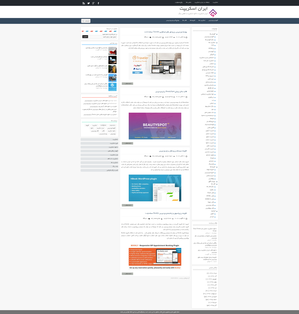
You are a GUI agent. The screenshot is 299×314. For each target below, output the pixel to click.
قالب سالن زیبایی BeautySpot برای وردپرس (171, 92)
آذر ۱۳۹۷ (214, 276)
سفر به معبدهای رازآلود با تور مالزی (97, 66)
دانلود (92, 128)
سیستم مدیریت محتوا (207, 115)
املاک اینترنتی (210, 73)
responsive (112, 125)
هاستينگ (211, 164)
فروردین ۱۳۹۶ (212, 296)
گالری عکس (210, 127)
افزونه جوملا (210, 169)
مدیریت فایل (210, 146)
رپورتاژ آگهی (211, 181)
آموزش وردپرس (213, 20)
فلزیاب (115, 106)
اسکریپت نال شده (209, 60)
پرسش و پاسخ (210, 82)
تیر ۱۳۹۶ (214, 288)
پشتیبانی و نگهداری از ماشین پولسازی (96, 48)
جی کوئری (211, 97)
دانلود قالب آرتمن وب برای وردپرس (100, 106)
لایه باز (212, 217)
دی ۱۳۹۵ (214, 302)
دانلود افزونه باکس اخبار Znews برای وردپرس (97, 114)
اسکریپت (215, 2)
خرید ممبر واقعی (112, 109)
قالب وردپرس (210, 205)
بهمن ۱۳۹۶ (213, 282)
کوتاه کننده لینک (209, 124)
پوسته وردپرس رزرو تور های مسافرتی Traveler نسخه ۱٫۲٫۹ (165, 32)
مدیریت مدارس (209, 152)
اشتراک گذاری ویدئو (208, 70)
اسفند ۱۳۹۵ (213, 299)
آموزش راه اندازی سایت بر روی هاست (96, 75)
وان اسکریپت (114, 155)
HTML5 (211, 48)
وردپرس (112, 134)
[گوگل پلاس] (93, 3)
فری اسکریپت (114, 143)
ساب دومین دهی (209, 112)
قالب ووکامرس (210, 208)
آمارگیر (212, 54)
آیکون (212, 214)
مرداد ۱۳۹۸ (213, 273)
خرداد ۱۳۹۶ (213, 291)
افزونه (87, 125)
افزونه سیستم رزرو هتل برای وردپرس (173, 151)
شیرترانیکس (210, 175)
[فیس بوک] (98, 3)
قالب (103, 131)
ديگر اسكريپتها (209, 106)
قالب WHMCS (209, 199)
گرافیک (213, 211)
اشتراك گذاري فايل (208, 67)
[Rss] (84, 3)
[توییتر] (89, 3)
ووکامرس (211, 178)
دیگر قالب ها (210, 186)
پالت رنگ (115, 166)
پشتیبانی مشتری (209, 85)
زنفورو (212, 189)
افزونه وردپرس (209, 172)
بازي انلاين (211, 79)
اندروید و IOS (210, 76)
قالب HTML (210, 196)
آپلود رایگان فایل (113, 151)
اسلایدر (212, 64)
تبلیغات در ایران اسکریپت (201, 2)
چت (213, 100)
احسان (115, 114)
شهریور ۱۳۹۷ (212, 279)
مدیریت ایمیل (210, 134)
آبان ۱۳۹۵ (213, 305)
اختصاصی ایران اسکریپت (206, 57)
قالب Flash (210, 193)
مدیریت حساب (210, 140)
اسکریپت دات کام (113, 159)
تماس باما (188, 2)
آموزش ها (212, 34)
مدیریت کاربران (209, 149)
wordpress (103, 125)
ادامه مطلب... (127, 83)
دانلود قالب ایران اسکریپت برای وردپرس (97, 100)
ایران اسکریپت (100, 128)
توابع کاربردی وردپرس (172, 20)
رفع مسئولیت (179, 2)
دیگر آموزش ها (209, 40)
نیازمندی (211, 161)
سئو (213, 109)
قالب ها (184, 20)
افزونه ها (192, 20)
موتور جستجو (210, 155)
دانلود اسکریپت (111, 131)
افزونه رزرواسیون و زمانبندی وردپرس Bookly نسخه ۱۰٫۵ (166, 213)
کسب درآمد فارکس (112, 170)
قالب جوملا (211, 202)
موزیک (212, 158)
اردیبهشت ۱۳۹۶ (212, 293)
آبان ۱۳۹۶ (213, 285)
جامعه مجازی (210, 91)
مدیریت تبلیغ (210, 137)
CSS (212, 45)
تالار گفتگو (211, 88)
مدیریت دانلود (210, 143)
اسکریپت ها (202, 20)
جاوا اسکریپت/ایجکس (207, 94)
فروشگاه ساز (210, 121)
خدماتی (212, 103)
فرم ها (212, 118)
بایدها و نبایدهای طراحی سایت (99, 57)
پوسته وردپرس (103, 134)
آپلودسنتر (211, 51)
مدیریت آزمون (210, 130)
